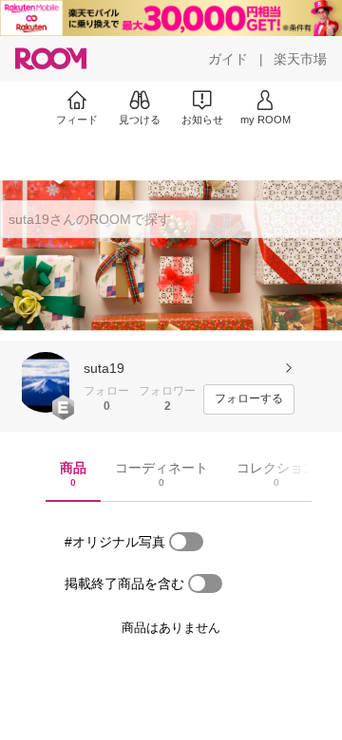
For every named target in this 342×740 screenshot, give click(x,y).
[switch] (186, 541)
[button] (45, 382)
